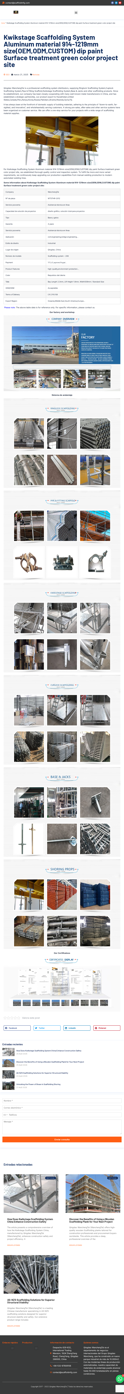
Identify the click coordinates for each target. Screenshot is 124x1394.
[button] (76, 12)
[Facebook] (112, 2)
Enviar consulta (62, 1139)
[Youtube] (120, 2)
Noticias (35, 74)
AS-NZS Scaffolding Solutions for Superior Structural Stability (31, 1301)
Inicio (3, 23)
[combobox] (5, 1115)
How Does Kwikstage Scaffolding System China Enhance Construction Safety (30, 1220)
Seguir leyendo (13, 1245)
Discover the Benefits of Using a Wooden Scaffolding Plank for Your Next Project (91, 1220)
